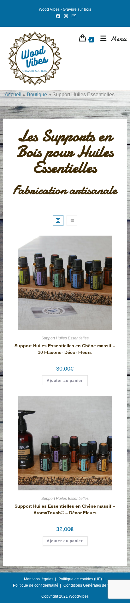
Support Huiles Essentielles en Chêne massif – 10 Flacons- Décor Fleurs (65, 349)
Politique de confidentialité (35, 585)
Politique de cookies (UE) (80, 579)
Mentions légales (38, 579)
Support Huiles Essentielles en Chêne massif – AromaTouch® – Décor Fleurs (65, 509)
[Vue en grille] (58, 220)
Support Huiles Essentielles (65, 338)
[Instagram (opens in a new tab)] (66, 16)
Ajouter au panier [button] (65, 380)
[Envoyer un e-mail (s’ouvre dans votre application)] (73, 16)
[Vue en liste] (72, 220)
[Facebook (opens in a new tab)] (58, 16)
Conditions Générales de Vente (90, 585)
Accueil (13, 94)
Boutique (37, 94)
